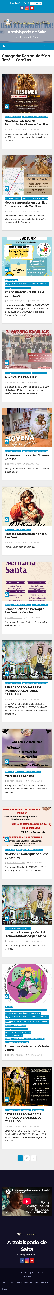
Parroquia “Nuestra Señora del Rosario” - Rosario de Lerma (25, 284)
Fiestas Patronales (12, 117)
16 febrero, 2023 (15, 781)
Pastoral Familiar (40, 373)
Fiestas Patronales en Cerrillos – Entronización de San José (27, 204)
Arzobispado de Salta (26, 32)
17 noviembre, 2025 (16, 301)
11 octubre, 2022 (15, 1055)
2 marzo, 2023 (14, 699)
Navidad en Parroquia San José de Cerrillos (26, 855)
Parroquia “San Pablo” (14, 1035)
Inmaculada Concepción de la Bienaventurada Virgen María (25, 934)
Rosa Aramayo (32, 130)
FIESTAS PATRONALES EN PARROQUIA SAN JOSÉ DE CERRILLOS (23, 1118)
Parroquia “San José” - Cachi (16, 1029)
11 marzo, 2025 (14, 464)
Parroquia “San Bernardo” (15, 1025)
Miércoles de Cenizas (19, 776)
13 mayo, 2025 (13, 382)
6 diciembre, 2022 (15, 941)
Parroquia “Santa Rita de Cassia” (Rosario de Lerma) (25, 1039)
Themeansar (26, 1276)
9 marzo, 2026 (14, 130)
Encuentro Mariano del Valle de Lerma (27, 1048)
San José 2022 (38, 1110)
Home (4, 1283)
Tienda (4, 1289)
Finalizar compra (22, 1283)
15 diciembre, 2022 (16, 863)
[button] (45, 46)
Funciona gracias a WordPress (18, 1273)
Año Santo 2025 (11, 280)
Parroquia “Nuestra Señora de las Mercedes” (22, 1013)
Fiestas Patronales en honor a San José (26, 535)
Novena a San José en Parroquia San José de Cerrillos (26, 122)
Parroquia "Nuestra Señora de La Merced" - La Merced (26, 1010)
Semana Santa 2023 (40, 605)
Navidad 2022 (10, 850)
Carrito (11, 1283)
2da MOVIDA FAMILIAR (21, 377)
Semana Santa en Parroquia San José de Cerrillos (24, 610)
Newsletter (44, 1283)
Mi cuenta (34, 1283)
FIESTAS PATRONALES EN (23, 691)
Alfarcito (9, 1006)
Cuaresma (9, 771)
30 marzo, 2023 (14, 618)
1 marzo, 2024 (14, 542)
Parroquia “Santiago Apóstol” (17, 1042)
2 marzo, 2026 (14, 211)
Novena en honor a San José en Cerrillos (27, 457)
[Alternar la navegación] (49, 46)
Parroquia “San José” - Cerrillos (35, 117)
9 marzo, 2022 (14, 1126)
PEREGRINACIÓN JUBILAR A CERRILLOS (24, 293)
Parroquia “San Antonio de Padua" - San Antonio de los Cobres (26, 1021)
